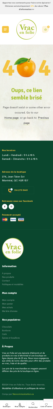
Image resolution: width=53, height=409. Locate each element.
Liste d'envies (46, 407)
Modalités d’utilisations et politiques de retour (23, 388)
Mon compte (20, 407)
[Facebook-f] (4, 206)
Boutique (6, 407)
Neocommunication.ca (23, 394)
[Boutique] (6, 404)
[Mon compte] (19, 404)
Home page (11, 118)
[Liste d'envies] (46, 404)
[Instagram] (11, 206)
